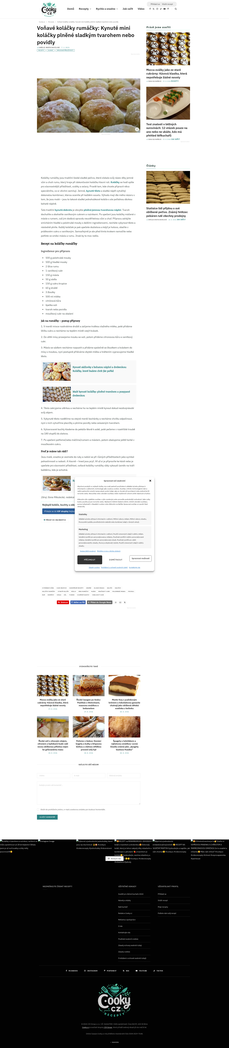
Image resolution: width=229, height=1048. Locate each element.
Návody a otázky (124, 900)
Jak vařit (128, 8)
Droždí (88, 588)
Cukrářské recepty (76, 588)
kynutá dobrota (63, 209)
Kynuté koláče (63, 591)
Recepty (84, 8)
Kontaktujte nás (134, 567)
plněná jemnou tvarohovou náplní (102, 209)
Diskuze (64, 602)
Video (141, 8)
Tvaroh (71, 595)
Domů (70, 8)
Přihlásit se (162, 894)
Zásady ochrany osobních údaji (130, 945)
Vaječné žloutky (83, 595)
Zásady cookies (94, 567)
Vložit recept (167, 4)
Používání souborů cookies (128, 939)
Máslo (73, 591)
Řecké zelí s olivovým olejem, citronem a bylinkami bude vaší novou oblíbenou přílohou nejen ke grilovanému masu (53, 745)
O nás (120, 926)
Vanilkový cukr (98, 595)
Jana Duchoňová (154, 81)
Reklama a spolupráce (126, 920)
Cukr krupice (62, 588)
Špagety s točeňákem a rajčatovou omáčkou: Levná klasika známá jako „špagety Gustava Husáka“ (124, 745)
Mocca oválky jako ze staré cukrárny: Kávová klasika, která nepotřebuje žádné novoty (53, 702)
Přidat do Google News (99, 602)
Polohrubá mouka (118, 591)
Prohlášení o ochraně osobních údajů (114, 567)
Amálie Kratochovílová (49, 47)
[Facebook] (23, 185)
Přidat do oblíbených (55, 520)
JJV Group (108, 1027)
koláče (109, 588)
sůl (65, 595)
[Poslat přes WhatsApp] (116, 602)
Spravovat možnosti (140, 558)
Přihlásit (155, 4)
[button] (150, 480)
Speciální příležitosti (65, 50)
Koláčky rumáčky (48, 591)
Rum (43, 595)
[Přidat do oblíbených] (23, 209)
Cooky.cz (85, 1027)
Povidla (131, 591)
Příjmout (89, 560)
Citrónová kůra (48, 588)
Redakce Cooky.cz (125, 913)
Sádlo (59, 595)
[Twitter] (23, 191)
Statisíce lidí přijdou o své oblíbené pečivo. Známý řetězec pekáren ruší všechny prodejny (167, 212)
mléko (93, 591)
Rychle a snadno (105, 8)
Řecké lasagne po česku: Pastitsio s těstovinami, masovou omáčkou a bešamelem (88, 704)
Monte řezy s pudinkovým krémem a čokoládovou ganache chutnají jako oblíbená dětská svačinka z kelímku (124, 704)
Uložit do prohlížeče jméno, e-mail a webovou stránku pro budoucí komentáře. (72, 809)
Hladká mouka (99, 588)
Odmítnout (115, 560)
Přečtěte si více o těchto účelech (108, 551)
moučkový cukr (104, 591)
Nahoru (115, 1042)
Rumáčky (51, 595)
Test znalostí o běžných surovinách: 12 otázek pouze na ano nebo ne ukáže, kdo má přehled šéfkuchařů (166, 129)
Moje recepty (163, 907)
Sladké (50, 50)
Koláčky (115, 182)
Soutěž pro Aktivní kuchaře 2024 (130, 894)
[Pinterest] (23, 197)
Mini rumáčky (84, 591)
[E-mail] (23, 203)
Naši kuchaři (123, 907)
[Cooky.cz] (49, 10)
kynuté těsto (93, 190)
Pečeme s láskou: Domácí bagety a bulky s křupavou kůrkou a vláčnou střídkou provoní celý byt (89, 745)
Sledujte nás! (115, 858)
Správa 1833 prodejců (88, 551)
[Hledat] (174, 9)
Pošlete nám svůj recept (167, 913)
